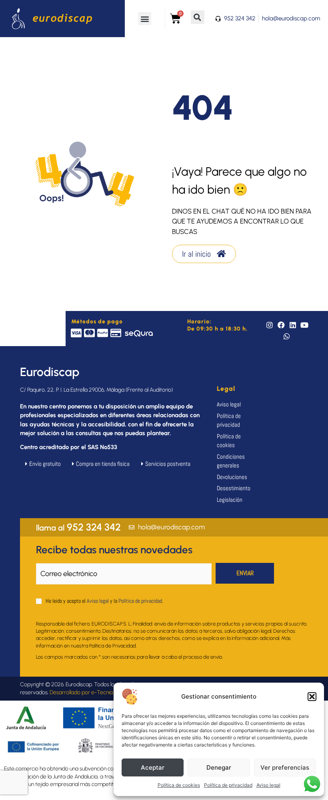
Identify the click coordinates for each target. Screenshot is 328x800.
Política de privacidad (228, 785)
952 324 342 (78, 527)
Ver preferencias (284, 767)
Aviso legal (268, 785)
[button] (312, 697)
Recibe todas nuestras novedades (114, 549)
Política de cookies (179, 785)
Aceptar (152, 767)
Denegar (218, 767)
